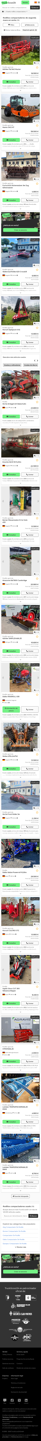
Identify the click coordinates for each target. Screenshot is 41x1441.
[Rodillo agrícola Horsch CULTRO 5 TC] (20, 911)
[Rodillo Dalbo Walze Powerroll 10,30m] (20, 853)
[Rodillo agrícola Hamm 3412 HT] (20, 108)
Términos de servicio (16, 1437)
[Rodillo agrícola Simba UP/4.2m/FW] (20, 737)
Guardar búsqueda (21, 1196)
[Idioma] (35, 2)
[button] (39, 2)
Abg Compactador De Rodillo (13, 1227)
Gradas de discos (30, 365)
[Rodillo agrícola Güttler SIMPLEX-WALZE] (20, 619)
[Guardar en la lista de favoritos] (37, 67)
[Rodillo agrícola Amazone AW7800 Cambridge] (20, 561)
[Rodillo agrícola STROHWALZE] (20, 1029)
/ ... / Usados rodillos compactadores (15, 11)
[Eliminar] (36, 30)
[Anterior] (3, 50)
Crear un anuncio (20, 230)
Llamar (30, 82)
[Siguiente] (38, 50)
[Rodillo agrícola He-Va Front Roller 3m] (20, 795)
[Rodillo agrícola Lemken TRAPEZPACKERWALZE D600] (20, 1148)
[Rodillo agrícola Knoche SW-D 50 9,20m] (20, 443)
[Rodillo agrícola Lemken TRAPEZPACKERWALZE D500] (20, 1088)
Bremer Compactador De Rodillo (14, 1231)
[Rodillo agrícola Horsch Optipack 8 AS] (20, 310)
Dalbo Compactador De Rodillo (13, 1239)
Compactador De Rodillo (11, 1235)
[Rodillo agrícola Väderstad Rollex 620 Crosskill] (20, 252)
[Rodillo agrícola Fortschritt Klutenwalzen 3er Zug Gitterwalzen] (20, 166)
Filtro (12, 25)
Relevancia (30, 25)
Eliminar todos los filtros (12, 30)
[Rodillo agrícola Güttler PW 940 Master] (20, 50)
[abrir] (20, 90)
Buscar (36, 8)
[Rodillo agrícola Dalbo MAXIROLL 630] (20, 677)
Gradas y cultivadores (12, 365)
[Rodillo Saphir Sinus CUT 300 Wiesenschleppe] (20, 969)
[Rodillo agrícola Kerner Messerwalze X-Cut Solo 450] (20, 501)
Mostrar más (21, 1247)
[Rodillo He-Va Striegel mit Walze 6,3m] (20, 384)
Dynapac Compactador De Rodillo (15, 1244)
